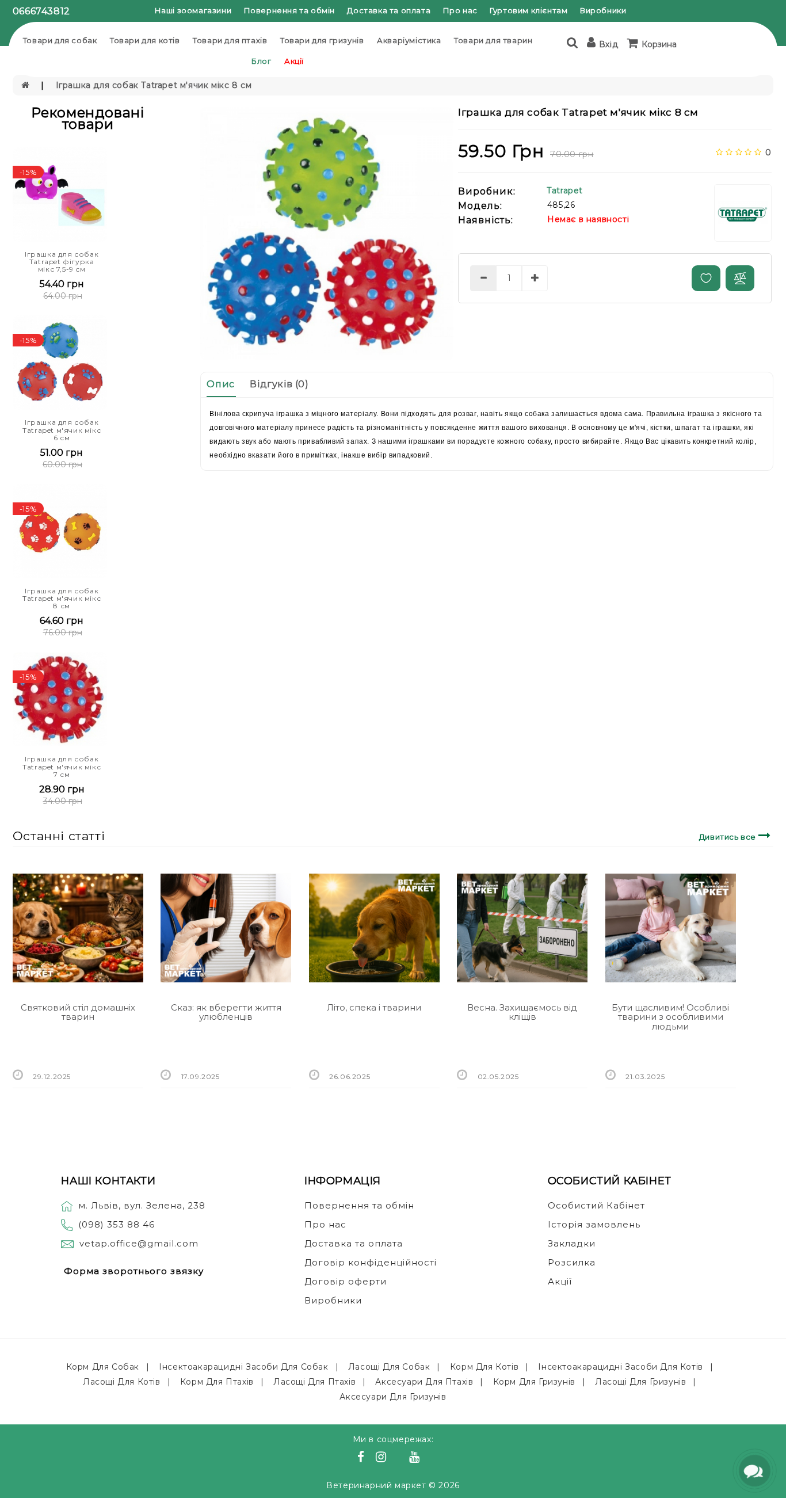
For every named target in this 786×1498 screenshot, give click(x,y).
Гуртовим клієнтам (528, 10)
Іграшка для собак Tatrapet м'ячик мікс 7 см (61, 766)
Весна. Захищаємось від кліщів (522, 1012)
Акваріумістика (409, 40)
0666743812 (41, 11)
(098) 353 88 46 (116, 1224)
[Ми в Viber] (399, 1458)
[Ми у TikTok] (429, 1458)
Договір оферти (345, 1281)
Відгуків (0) (279, 384)
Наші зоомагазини (193, 10)
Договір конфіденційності (370, 1262)
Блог (261, 61)
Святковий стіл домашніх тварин (78, 1012)
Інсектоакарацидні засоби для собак (243, 1367)
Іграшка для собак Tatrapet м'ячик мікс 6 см (61, 429)
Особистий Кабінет (596, 1205)
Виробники (603, 10)
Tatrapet (565, 190)
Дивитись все (728, 836)
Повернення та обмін (289, 10)
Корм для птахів (217, 1382)
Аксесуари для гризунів (392, 1397)
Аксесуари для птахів (424, 1382)
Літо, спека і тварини (374, 1007)
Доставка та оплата (388, 10)
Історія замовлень (594, 1224)
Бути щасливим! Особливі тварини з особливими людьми (670, 1017)
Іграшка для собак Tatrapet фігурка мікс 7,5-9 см (61, 261)
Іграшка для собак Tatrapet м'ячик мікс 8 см (154, 85)
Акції (294, 61)
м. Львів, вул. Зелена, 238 (141, 1205)
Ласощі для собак (389, 1367)
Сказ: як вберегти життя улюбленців (226, 1012)
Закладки (572, 1243)
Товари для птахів (230, 40)
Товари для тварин (493, 40)
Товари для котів (145, 40)
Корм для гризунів (534, 1382)
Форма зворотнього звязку (134, 1271)
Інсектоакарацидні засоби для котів (620, 1367)
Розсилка (572, 1262)
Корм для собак (102, 1367)
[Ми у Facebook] (362, 1458)
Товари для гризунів (322, 40)
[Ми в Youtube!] (416, 1458)
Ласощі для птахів (314, 1382)
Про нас (460, 10)
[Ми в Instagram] (382, 1458)
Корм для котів (484, 1367)
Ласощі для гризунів (640, 1382)
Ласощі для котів (122, 1382)
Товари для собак (60, 40)
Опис (220, 384)
